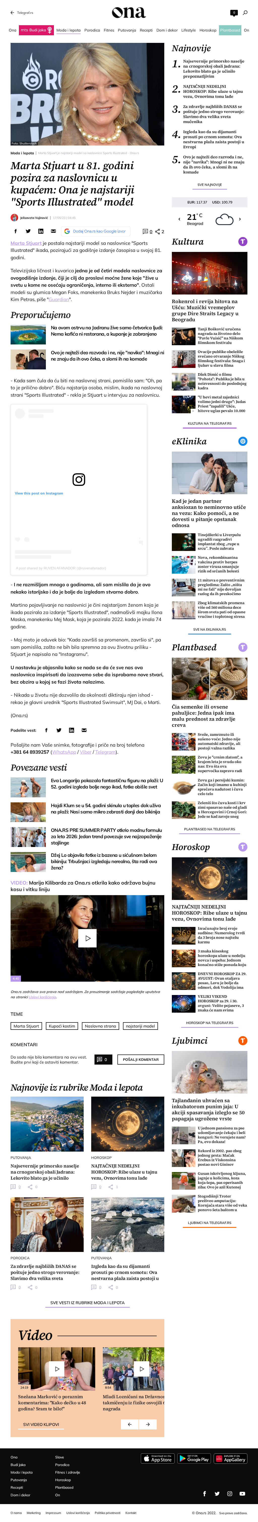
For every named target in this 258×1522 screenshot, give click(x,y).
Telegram (105, 752)
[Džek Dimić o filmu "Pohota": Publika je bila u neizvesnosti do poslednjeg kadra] (184, 382)
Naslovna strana (100, 1026)
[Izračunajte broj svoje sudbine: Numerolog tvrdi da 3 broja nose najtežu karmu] (184, 936)
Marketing (34, 1513)
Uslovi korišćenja (42, 997)
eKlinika (189, 441)
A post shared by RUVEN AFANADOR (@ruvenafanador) (61, 568)
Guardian (59, 299)
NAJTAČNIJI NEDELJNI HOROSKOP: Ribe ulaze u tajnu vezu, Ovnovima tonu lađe (207, 91)
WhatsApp (64, 752)
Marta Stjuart (26, 1026)
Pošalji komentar (141, 1059)
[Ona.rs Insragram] (230, 1494)
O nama (16, 1513)
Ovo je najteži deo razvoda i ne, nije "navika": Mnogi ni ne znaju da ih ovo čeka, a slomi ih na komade (208, 164)
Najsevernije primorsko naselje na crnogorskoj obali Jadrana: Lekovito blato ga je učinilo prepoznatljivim (208, 68)
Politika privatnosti (107, 1513)
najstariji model (140, 1026)
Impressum (53, 1513)
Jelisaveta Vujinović (34, 218)
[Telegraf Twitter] (217, 1494)
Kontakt (130, 1513)
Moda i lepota (22, 153)
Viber (85, 752)
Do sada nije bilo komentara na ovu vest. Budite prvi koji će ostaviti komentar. (49, 1060)
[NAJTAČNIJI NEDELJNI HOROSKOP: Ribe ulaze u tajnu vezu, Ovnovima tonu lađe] (127, 1124)
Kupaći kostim (62, 1026)
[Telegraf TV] (242, 1494)
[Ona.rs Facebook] (205, 1494)
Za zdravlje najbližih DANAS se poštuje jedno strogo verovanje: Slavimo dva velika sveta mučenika (208, 114)
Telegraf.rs (25, 13)
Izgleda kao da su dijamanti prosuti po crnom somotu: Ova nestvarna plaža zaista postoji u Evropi (208, 139)
